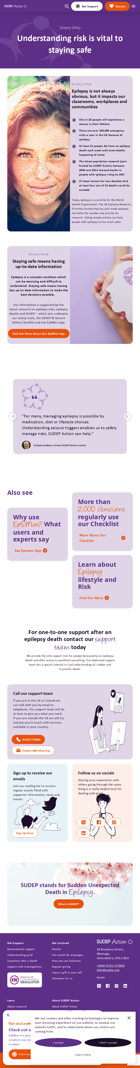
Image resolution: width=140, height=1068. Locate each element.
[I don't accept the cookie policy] (129, 1020)
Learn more (83, 1054)
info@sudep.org (108, 970)
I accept (58, 1042)
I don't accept (108, 1042)
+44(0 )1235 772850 (111, 965)
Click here (25, 1054)
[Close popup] (8, 1016)
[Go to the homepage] (15, 6)
